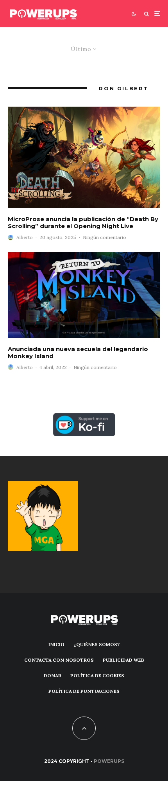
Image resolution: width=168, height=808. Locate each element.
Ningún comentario (104, 237)
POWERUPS (109, 761)
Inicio (56, 644)
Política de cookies (97, 675)
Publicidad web (123, 660)
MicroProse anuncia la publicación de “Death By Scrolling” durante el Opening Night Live (83, 223)
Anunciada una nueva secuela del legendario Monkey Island (78, 353)
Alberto (24, 237)
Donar (52, 675)
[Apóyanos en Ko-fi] (84, 417)
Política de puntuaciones (84, 691)
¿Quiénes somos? (96, 644)
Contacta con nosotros (59, 660)
